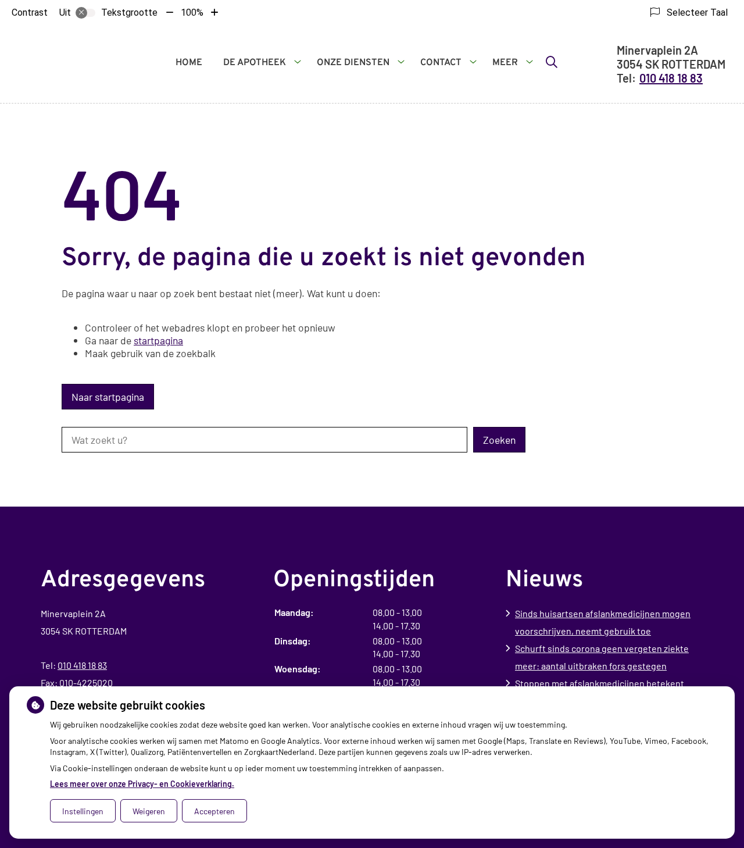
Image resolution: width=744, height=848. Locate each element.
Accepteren (214, 811)
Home (189, 63)
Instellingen (82, 811)
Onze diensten (353, 63)
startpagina (158, 340)
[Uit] (85, 13)
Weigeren (149, 811)
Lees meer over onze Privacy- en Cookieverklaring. (142, 784)
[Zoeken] (551, 61)
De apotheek (254, 63)
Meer (505, 63)
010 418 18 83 (82, 665)
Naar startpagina (107, 396)
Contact (441, 63)
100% (192, 12)
